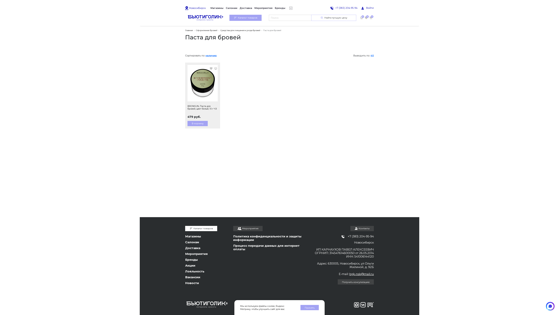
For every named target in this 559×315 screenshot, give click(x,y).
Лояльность (194, 271)
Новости (192, 283)
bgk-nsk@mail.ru (361, 274)
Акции (190, 265)
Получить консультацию (356, 282)
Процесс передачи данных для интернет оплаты (266, 247)
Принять (310, 307)
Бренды (191, 259)
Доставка (192, 248)
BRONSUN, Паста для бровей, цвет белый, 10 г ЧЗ (202, 107)
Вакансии (192, 277)
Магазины (193, 236)
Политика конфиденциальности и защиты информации (267, 238)
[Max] (550, 306)
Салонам (192, 242)
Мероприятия (196, 254)
